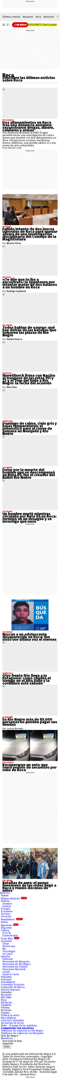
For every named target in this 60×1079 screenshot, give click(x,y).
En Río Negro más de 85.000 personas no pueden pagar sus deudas (29, 722)
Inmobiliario (8, 982)
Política (5, 901)
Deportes (6, 927)
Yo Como (7, 953)
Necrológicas (8, 1017)
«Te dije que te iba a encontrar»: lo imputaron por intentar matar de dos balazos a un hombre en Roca (29, 283)
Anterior (5, 892)
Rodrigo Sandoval (16, 291)
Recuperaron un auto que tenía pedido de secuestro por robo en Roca (29, 767)
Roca (38, 16)
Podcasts (6, 979)
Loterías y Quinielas (12, 1020)
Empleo (5, 1012)
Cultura (5, 930)
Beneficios (7, 1038)
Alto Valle (6, 997)
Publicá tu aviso (10, 1015)
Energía (5, 908)
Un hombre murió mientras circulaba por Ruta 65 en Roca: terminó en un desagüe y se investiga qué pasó (29, 518)
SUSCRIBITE (42, 24)
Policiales (8, 120)
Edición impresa (10, 989)
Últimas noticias (11, 16)
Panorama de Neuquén (16, 961)
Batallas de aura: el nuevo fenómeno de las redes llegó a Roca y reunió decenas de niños (29, 887)
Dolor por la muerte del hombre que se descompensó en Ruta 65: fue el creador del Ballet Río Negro (28, 474)
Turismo (5, 913)
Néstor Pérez (14, 243)
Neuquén (28, 16)
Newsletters (11, 919)
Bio (4, 948)
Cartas (6, 971)
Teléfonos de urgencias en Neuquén (22, 1033)
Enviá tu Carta (10, 974)
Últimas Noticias (13, 898)
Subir (7, 1046)
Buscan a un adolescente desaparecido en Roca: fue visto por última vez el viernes (29, 637)
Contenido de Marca (13, 987)
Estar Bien (10, 938)
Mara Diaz (12, 387)
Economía (6, 911)
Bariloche (49, 16)
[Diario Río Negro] (7, 24)
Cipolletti (6, 1005)
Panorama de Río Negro (16, 964)
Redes (4, 922)
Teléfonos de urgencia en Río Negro (22, 1030)
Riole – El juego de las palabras (19, 1025)
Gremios (7, 903)
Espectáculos (10, 935)
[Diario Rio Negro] (15, 1049)
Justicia (6, 906)
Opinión (5, 956)
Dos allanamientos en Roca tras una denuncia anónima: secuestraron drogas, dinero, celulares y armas (28, 126)
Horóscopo (8, 946)
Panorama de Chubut (14, 966)
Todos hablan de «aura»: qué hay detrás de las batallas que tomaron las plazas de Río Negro (29, 331)
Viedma (5, 1007)
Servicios (6, 916)
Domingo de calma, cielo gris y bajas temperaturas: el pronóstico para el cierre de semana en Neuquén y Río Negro (29, 428)
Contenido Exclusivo (12, 984)
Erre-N (6, 932)
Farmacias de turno (12, 1022)
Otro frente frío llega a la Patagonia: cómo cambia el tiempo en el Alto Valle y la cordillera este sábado (26, 679)
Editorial (7, 959)
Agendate (9, 925)
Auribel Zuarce (14, 339)
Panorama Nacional (13, 969)
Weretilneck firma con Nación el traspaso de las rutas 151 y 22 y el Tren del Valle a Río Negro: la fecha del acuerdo (28, 379)
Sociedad (6, 941)
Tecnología (8, 951)
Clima (5, 943)
